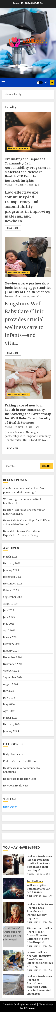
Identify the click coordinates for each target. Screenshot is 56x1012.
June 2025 (9, 617)
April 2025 (9, 630)
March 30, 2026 (37, 874)
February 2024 (11, 724)
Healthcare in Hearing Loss (19, 778)
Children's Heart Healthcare (20, 761)
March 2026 (10, 556)
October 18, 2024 (26, 296)
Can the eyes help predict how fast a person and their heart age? (38, 865)
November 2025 (12, 583)
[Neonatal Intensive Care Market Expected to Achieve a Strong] (13, 960)
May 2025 (8, 623)
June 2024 (9, 697)
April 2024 (9, 711)
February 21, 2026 (38, 970)
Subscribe (52, 82)
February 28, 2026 (38, 896)
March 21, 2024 (26, 427)
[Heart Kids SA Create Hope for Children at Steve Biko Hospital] (13, 936)
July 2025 (8, 610)
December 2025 (12, 576)
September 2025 (13, 597)
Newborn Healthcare (18, 148)
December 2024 (12, 657)
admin (10, 185)
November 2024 (12, 664)
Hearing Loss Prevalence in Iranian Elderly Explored (37, 913)
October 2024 (11, 670)
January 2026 (11, 570)
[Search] (46, 83)
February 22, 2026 (38, 922)
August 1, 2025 (25, 185)
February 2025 (11, 644)
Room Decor (10, 806)
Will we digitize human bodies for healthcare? (38, 888)
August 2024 (10, 684)
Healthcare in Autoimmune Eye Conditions (22, 770)
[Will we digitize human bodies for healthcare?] (13, 888)
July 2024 (8, 690)
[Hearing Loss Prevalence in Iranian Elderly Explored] (13, 912)
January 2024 (11, 731)
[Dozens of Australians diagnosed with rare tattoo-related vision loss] (13, 984)
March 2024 (10, 717)
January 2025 (11, 650)
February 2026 (11, 563)
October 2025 (11, 590)
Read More (12, 228)
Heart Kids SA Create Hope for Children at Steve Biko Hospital (38, 937)
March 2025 (10, 637)
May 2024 (8, 704)
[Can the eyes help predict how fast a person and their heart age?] (13, 864)
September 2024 (13, 677)
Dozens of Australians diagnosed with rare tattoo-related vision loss (39, 986)
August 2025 (10, 603)
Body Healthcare (13, 754)
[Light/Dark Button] (40, 82)
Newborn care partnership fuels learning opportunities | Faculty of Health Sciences (28, 287)
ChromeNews (46, 1004)
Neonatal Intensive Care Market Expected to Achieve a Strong (40, 961)
